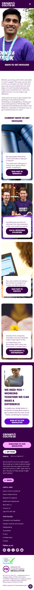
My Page (10, 452)
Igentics (26, 585)
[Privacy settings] (30, 586)
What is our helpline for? (17, 456)
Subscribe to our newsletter (17, 445)
